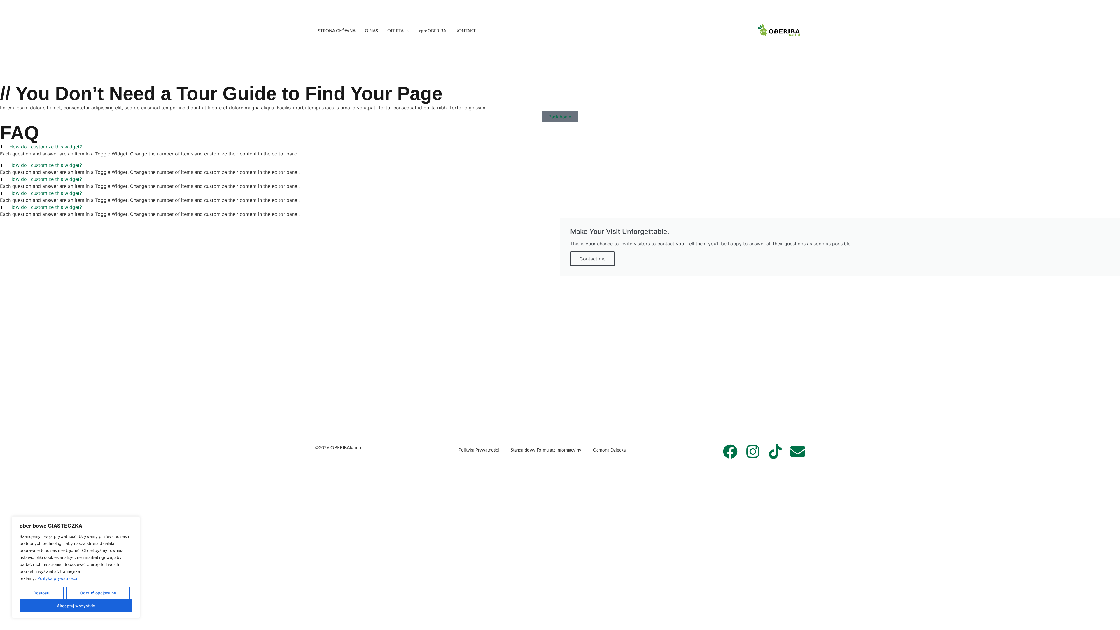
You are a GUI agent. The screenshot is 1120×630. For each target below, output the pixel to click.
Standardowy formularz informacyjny (546, 450)
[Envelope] (797, 451)
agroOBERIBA (432, 31)
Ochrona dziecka (609, 450)
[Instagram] (753, 451)
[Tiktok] (775, 451)
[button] (560, 146)
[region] (76, 567)
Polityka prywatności (57, 578)
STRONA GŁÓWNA (337, 31)
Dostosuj (41, 592)
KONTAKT (466, 31)
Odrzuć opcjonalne (98, 592)
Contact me (593, 259)
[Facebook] (730, 451)
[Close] (133, 521)
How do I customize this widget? (45, 147)
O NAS (371, 31)
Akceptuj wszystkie (76, 605)
